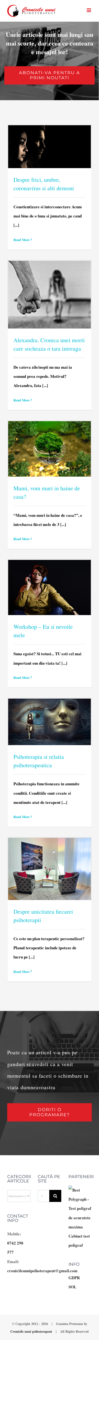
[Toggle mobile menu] (89, 10)
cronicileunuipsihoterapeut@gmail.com (42, 1271)
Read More (21, 239)
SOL (72, 1287)
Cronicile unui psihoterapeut (31, 1331)
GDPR (74, 1278)
